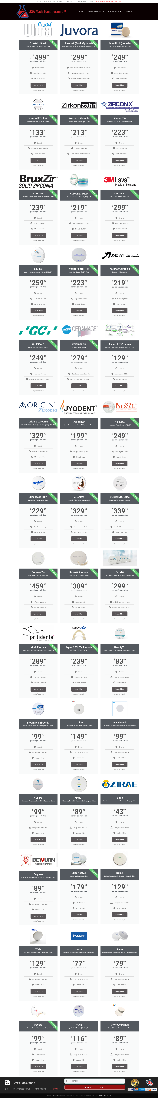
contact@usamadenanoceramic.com (108, 1)
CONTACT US (107, 1096)
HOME (81, 11)
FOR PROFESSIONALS (96, 11)
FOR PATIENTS (113, 11)
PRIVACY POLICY (99, 1096)
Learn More (38, 85)
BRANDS (129, 11)
